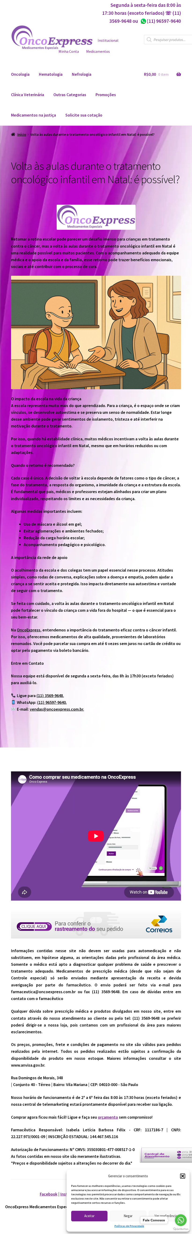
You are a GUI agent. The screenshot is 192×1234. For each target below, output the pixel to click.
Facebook (48, 1194)
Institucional (108, 40)
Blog (87, 40)
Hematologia (51, 74)
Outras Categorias (69, 94)
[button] (182, 1176)
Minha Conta (69, 51)
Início (21, 134)
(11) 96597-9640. (52, 702)
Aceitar (89, 1216)
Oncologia (20, 74)
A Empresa (67, 40)
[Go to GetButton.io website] (180, 1229)
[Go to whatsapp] (181, 1220)
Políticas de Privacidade (129, 1226)
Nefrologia (81, 74)
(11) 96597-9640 (160, 21)
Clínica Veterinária (27, 94)
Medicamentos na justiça (33, 115)
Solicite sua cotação (83, 115)
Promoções (106, 94)
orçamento (108, 1117)
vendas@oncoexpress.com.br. (57, 709)
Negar (128, 1216)
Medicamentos (98, 51)
